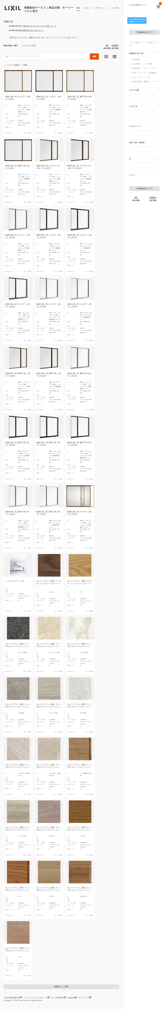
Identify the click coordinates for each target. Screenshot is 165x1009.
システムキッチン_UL (14, 581)
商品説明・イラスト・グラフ (144, 68)
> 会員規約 (70, 998)
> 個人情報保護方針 (12, 998)
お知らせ (87, 8)
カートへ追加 (27, 133)
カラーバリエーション (142, 77)
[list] (114, 56)
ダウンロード (9, 133)
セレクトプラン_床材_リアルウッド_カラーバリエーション (48, 583)
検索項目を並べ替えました (33, 30)
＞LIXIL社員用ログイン (137, 5)
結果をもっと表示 (61, 987)
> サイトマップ (83, 998)
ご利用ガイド (99, 8)
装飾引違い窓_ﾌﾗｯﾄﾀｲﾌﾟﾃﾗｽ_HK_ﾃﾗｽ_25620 (48, 167)
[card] (106, 56)
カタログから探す (29, 46)
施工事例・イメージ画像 (142, 64)
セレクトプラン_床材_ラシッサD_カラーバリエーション (17, 645)
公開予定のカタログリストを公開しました (39, 26)
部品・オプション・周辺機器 (144, 73)
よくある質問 (113, 8)
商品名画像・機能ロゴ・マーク (145, 82)
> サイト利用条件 (57, 998)
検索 (78, 8)
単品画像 (136, 59)
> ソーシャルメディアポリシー (34, 998)
